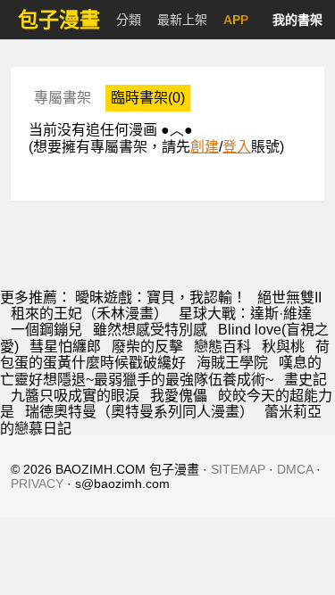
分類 (128, 19)
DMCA (295, 469)
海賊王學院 (232, 362)
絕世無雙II (289, 297)
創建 (204, 146)
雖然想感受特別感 (150, 329)
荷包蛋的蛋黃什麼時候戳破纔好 (165, 354)
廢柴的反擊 (147, 346)
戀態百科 (222, 346)
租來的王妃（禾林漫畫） (89, 313)
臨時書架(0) (148, 97)
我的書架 (297, 19)
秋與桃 (283, 346)
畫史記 (305, 379)
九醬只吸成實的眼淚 (75, 395)
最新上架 (182, 19)
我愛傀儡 (178, 395)
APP (235, 19)
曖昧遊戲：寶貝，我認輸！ (161, 297)
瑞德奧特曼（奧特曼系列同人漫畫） (139, 411)
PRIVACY (37, 483)
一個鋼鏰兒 (46, 329)
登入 (236, 146)
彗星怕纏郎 (65, 346)
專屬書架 (62, 97)
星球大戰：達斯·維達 (245, 313)
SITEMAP (238, 469)
